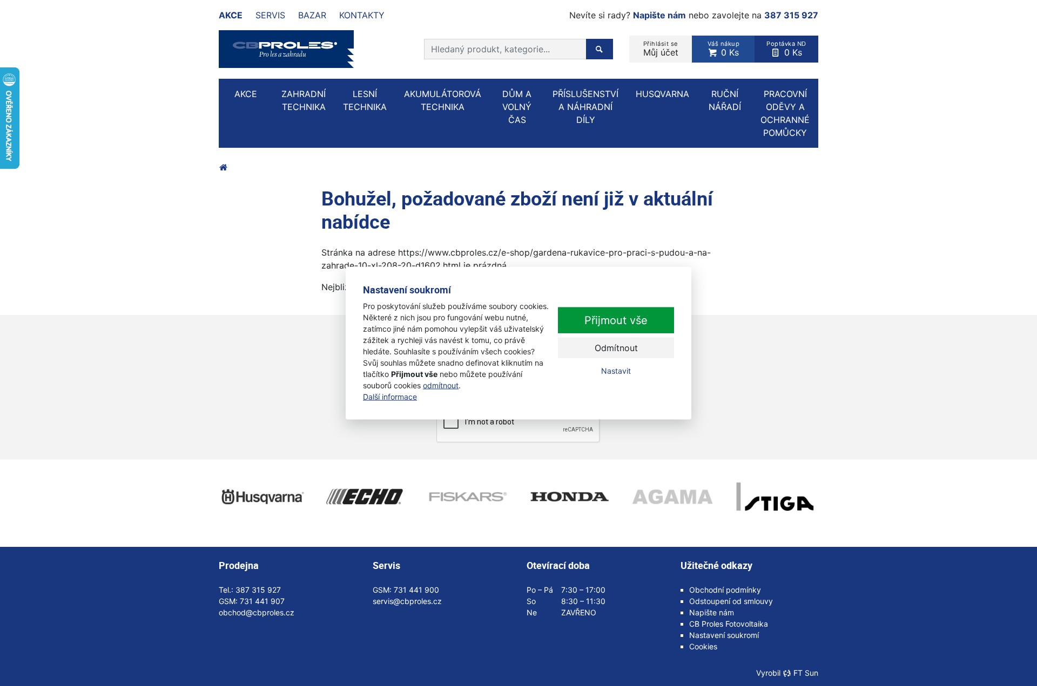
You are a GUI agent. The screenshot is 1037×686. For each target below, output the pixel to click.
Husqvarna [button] (662, 93)
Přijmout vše (616, 320)
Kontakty (362, 15)
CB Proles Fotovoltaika (728, 623)
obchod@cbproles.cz (256, 612)
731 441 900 (416, 589)
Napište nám (659, 15)
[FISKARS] (467, 496)
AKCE (245, 93)
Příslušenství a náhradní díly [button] (585, 106)
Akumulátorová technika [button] (442, 100)
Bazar (312, 15)
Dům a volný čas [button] (516, 106)
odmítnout (441, 384)
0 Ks (724, 49)
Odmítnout (616, 347)
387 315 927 (791, 15)
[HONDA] (570, 496)
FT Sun (805, 672)
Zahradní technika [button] (303, 100)
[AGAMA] (672, 496)
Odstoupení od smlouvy (731, 601)
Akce (231, 15)
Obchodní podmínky (725, 589)
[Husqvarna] (262, 496)
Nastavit (616, 370)
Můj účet (660, 49)
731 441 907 (262, 601)
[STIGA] (775, 496)
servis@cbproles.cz (407, 601)
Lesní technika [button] (365, 100)
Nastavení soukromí (724, 635)
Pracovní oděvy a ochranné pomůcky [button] (785, 113)
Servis (270, 15)
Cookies (703, 646)
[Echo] (364, 496)
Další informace (390, 396)
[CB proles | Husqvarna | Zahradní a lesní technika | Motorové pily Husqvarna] (223, 167)
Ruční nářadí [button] (725, 100)
